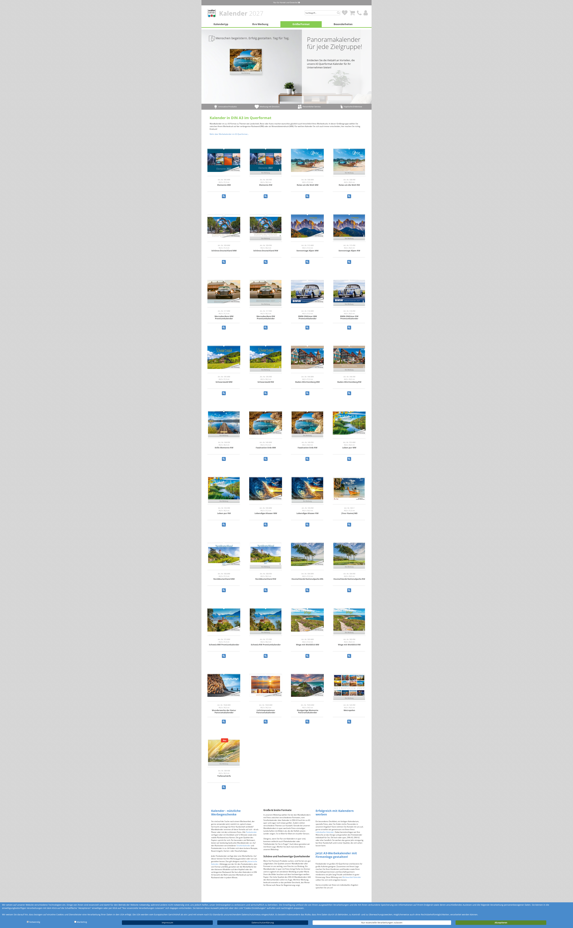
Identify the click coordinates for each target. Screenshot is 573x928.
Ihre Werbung (260, 24)
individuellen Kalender (325, 832)
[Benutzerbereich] (366, 11)
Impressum (167, 922)
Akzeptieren (501, 922)
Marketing (82, 922)
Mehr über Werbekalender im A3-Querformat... (229, 134)
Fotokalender (251, 832)
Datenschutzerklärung (263, 922)
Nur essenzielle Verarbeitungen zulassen (381, 922)
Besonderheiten (343, 24)
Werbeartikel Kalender (351, 877)
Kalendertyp (221, 24)
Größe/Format (301, 24)
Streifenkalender (243, 845)
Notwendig (34, 922)
